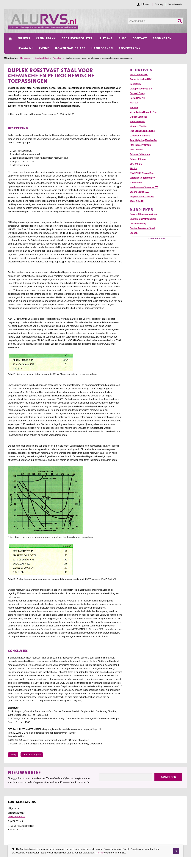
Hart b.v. (134, 102)
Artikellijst (57, 58)
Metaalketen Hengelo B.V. (143, 112)
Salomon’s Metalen (140, 154)
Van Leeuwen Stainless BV (144, 187)
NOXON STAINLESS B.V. (142, 131)
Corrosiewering (138, 223)
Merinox (134, 107)
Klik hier (100, 852)
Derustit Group (137, 93)
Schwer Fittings (138, 159)
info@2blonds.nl (16, 816)
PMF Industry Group (140, 145)
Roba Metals (136, 149)
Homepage (25, 58)
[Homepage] (97, 21)
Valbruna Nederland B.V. (142, 178)
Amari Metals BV (139, 74)
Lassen (133, 233)
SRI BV (133, 168)
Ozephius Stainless (140, 135)
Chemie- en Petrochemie (143, 219)
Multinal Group (137, 121)
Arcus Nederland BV (140, 79)
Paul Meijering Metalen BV (143, 140)
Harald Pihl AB (137, 98)
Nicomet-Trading (138, 126)
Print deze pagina (32, 754)
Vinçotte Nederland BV (142, 196)
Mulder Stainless (138, 117)
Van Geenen (136, 182)
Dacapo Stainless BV (141, 88)
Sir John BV (136, 164)
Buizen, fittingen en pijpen (143, 214)
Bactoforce (136, 84)
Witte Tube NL (137, 201)
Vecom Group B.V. (139, 192)
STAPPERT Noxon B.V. (142, 173)
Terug (13, 754)
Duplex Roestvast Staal (142, 228)
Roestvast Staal (42, 58)
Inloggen (145, 4)
